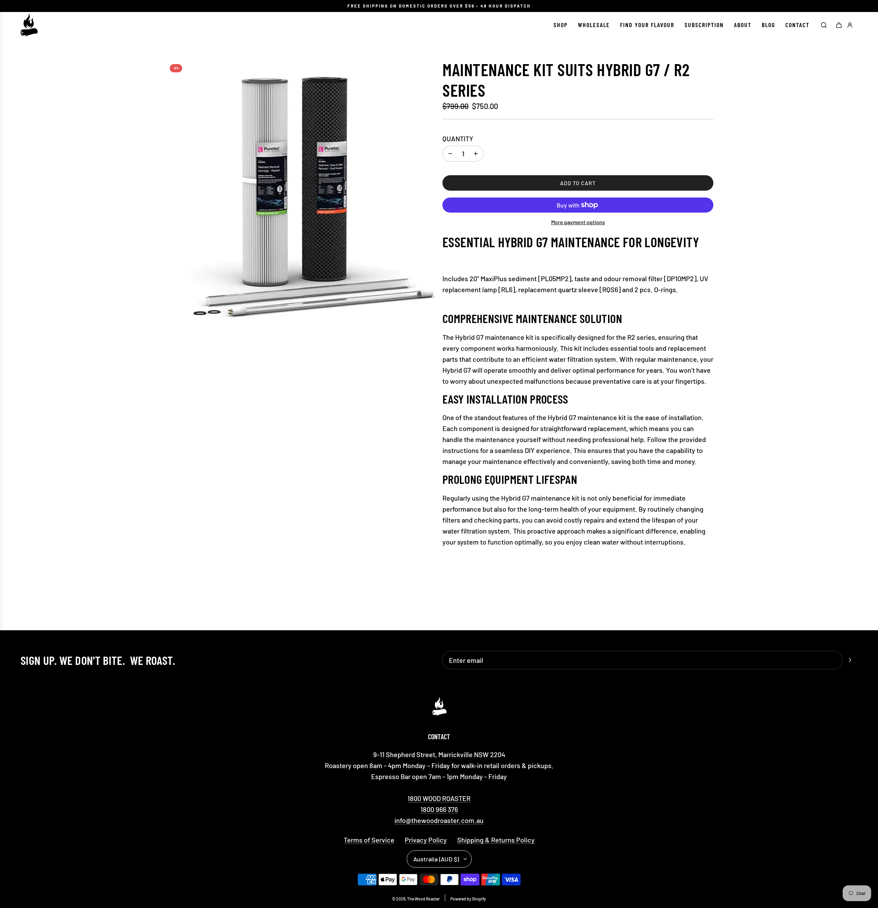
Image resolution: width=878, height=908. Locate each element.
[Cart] (838, 25)
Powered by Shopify (468, 898)
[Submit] (849, 660)
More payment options (578, 222)
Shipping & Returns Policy (496, 840)
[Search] (823, 25)
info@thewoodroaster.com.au (439, 820)
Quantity (457, 138)
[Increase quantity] (475, 153)
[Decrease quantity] (450, 153)
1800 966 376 (439, 809)
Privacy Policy (426, 840)
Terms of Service (369, 840)
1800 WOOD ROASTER (439, 798)
